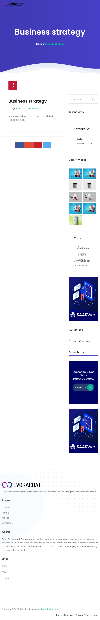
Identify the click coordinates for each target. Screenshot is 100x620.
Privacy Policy (82, 615)
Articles (5, 517)
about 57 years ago (81, 341)
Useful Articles (80, 141)
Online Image (81, 265)
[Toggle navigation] (94, 4)
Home (39, 44)
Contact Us (7, 522)
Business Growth (82, 254)
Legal (95, 615)
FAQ (4, 572)
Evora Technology (49, 609)
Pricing (5, 512)
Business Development (82, 248)
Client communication (82, 260)
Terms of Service (64, 615)
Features (6, 507)
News (4, 565)
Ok (90, 388)
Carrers (5, 578)
